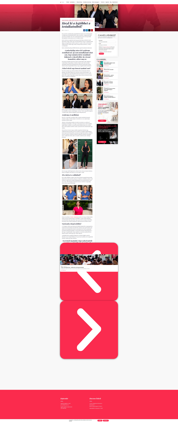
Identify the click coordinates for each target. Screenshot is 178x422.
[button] (84, 30)
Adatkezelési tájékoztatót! (106, 46)
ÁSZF (102, 408)
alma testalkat (65, 20)
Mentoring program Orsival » (95, 406)
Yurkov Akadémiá (74, 217)
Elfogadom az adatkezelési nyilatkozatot (106, 51)
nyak (80, 20)
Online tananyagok (95, 2)
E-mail (100, 43)
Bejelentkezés (115, 2)
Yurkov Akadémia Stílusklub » (95, 403)
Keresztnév (101, 40)
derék (70, 20)
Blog (110, 2)
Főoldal (67, 2)
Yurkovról (102, 2)
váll (88, 20)
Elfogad (100, 420)
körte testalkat (75, 20)
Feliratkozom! (101, 53)
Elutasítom (105, 420)
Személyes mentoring (87, 2)
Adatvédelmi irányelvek (94, 408)
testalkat (84, 20)
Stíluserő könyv (79, 2)
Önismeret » (92, 404)
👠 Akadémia (72, 2)
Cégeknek (107, 2)
